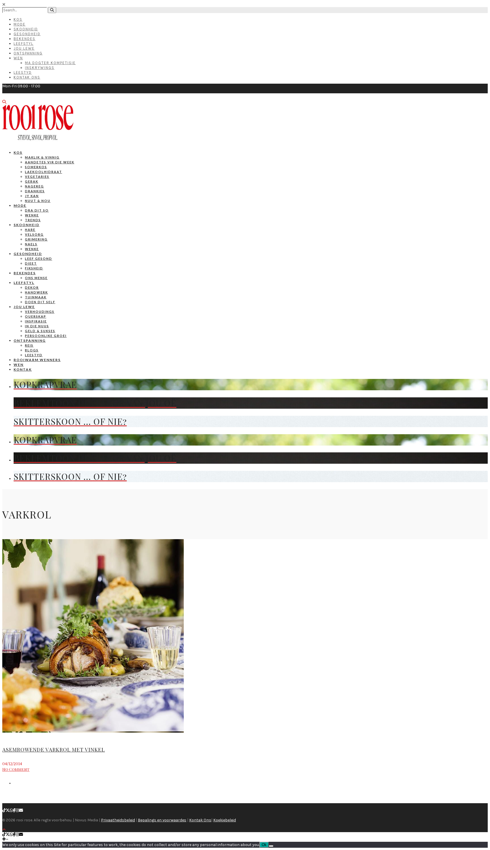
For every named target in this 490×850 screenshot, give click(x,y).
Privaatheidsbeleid (118, 820)
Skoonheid (26, 29)
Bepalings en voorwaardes (162, 820)
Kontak (23, 369)
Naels (31, 244)
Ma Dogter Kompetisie (50, 63)
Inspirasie (36, 321)
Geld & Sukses (40, 331)
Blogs (32, 350)
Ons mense (36, 278)
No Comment (15, 769)
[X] (8, 810)
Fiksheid (34, 268)
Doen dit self (40, 302)
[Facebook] (14, 810)
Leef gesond (38, 258)
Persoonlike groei (46, 336)
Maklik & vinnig (42, 157)
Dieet (31, 263)
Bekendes (24, 39)
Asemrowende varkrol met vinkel (53, 749)
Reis (29, 345)
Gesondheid (27, 34)
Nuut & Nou (37, 201)
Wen (18, 58)
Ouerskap (35, 316)
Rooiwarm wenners (37, 360)
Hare (30, 229)
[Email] (21, 810)
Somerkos (36, 167)
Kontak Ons (27, 77)
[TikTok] (4, 810)
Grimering (36, 239)
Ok (264, 845)
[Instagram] (17, 810)
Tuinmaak (36, 297)
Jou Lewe (24, 48)
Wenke (32, 215)
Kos (18, 19)
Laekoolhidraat (43, 172)
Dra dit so (37, 210)
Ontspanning (28, 53)
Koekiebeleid (224, 820)
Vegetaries (37, 176)
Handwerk (36, 292)
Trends (33, 220)
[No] (271, 846)
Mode (20, 24)
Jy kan (32, 196)
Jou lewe (24, 307)
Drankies (35, 191)
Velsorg (34, 234)
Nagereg (34, 186)
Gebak (31, 181)
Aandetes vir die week (49, 162)
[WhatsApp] (11, 810)
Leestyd (23, 72)
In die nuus (37, 326)
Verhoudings (39, 311)
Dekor (32, 287)
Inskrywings (39, 68)
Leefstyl (23, 43)
